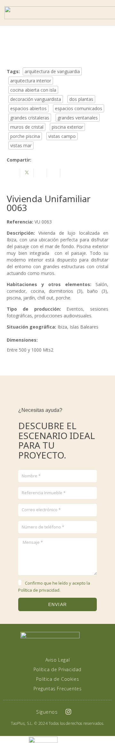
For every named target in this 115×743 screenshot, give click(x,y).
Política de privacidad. (39, 590)
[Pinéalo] (53, 172)
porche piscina (25, 136)
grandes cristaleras (29, 118)
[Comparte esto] (13, 172)
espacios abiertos (28, 108)
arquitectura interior (30, 81)
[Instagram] (68, 712)
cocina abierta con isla (33, 90)
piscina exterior (67, 127)
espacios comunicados (78, 108)
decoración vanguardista (35, 99)
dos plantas (81, 99)
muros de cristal (26, 127)
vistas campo (62, 136)
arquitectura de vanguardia (52, 71)
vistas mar (21, 145)
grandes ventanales (77, 118)
